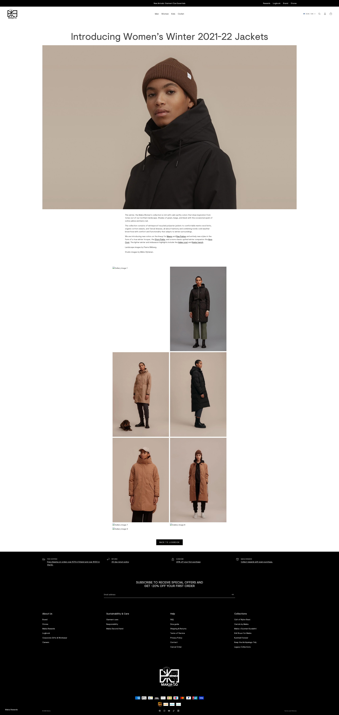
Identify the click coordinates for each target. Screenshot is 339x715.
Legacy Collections (242, 646)
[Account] (325, 14)
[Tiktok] (174, 710)
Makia (48, 711)
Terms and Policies (290, 711)
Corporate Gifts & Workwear (54, 637)
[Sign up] (232, 594)
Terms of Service (177, 633)
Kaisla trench (197, 242)
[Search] (319, 14)
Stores (294, 3)
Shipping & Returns (178, 628)
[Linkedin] (178, 710)
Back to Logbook (169, 542)
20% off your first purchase (188, 561)
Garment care (112, 619)
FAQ (172, 619)
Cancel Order (176, 646)
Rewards (266, 3)
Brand (285, 3)
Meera (169, 236)
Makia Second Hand (114, 628)
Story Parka (160, 239)
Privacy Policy (176, 637)
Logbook (276, 3)
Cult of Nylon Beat (242, 619)
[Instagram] (164, 710)
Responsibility (112, 624)
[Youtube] (169, 710)
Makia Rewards (48, 628)
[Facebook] (160, 710)
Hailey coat (183, 242)
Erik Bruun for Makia (242, 633)
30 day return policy (120, 561)
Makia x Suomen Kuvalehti (245, 628)
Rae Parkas (181, 236)
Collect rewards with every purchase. (257, 561)
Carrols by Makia (241, 624)
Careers (45, 642)
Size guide (174, 624)
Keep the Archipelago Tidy (245, 642)
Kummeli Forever (241, 637)
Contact (174, 642)
